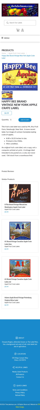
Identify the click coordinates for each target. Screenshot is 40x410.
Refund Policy (20, 395)
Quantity (5, 119)
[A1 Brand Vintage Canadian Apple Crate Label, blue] (20, 230)
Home (4, 53)
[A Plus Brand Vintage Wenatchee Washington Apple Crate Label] (20, 193)
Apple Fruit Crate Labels (17, 53)
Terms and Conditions (20, 390)
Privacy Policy (20, 392)
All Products (20, 374)
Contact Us (20, 377)
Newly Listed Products (20, 372)
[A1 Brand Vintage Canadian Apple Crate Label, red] (20, 268)
